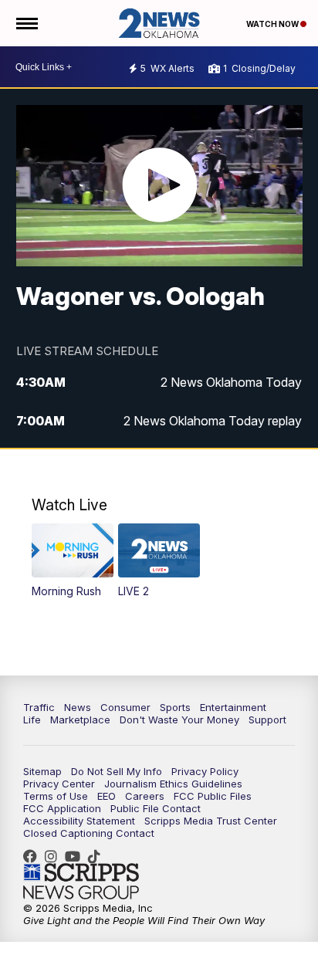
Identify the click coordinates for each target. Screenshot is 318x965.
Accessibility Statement (79, 820)
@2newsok (98, 856)
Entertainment (233, 707)
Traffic (39, 707)
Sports (175, 707)
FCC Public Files (213, 796)
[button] (72, 560)
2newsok (55, 856)
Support (267, 719)
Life (32, 719)
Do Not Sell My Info (116, 771)
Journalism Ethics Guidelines (173, 783)
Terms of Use (55, 796)
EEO (106, 796)
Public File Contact (155, 808)
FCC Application (62, 808)
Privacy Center (59, 783)
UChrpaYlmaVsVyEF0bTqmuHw (76, 856)
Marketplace (80, 719)
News (77, 707)
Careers (144, 796)
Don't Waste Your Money (179, 719)
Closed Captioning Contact (88, 833)
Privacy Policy (204, 771)
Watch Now (273, 24)
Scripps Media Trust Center (210, 820)
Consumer (125, 707)
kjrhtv (34, 856)
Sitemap (42, 771)
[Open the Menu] (26, 23)
